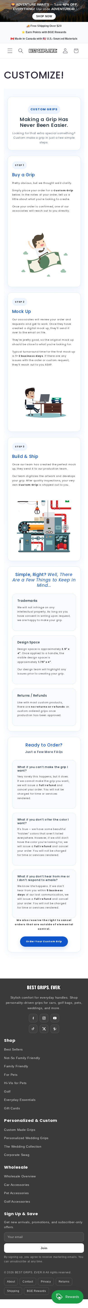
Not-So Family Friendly (22, 1058)
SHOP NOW (44, 16)
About (11, 1281)
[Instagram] (44, 1018)
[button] (10, 50)
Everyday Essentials (20, 1100)
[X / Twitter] (44, 1029)
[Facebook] (33, 1018)
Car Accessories (16, 1185)
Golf (7, 1091)
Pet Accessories (16, 1193)
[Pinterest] (55, 1029)
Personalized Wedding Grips (26, 1138)
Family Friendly (16, 1066)
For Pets (10, 1074)
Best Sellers (13, 1049)
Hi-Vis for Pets (15, 1083)
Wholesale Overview (20, 1176)
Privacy (46, 1281)
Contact (28, 1281)
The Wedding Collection (23, 1146)
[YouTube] (55, 1018)
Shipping (13, 1291)
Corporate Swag (16, 1155)
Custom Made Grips (19, 1129)
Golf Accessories (17, 1201)
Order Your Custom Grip (44, 941)
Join (44, 1248)
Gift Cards (12, 1108)
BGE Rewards (36, 1291)
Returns (64, 1281)
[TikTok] (33, 1029)
